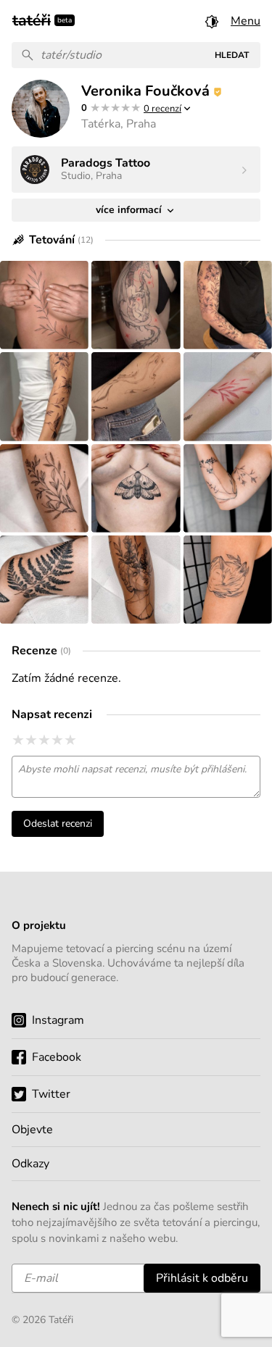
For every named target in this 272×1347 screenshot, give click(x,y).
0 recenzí (162, 108)
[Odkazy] (136, 1163)
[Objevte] (136, 1129)
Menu (245, 21)
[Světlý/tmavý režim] (212, 21)
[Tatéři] (31, 18)
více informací (130, 210)
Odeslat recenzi (57, 823)
